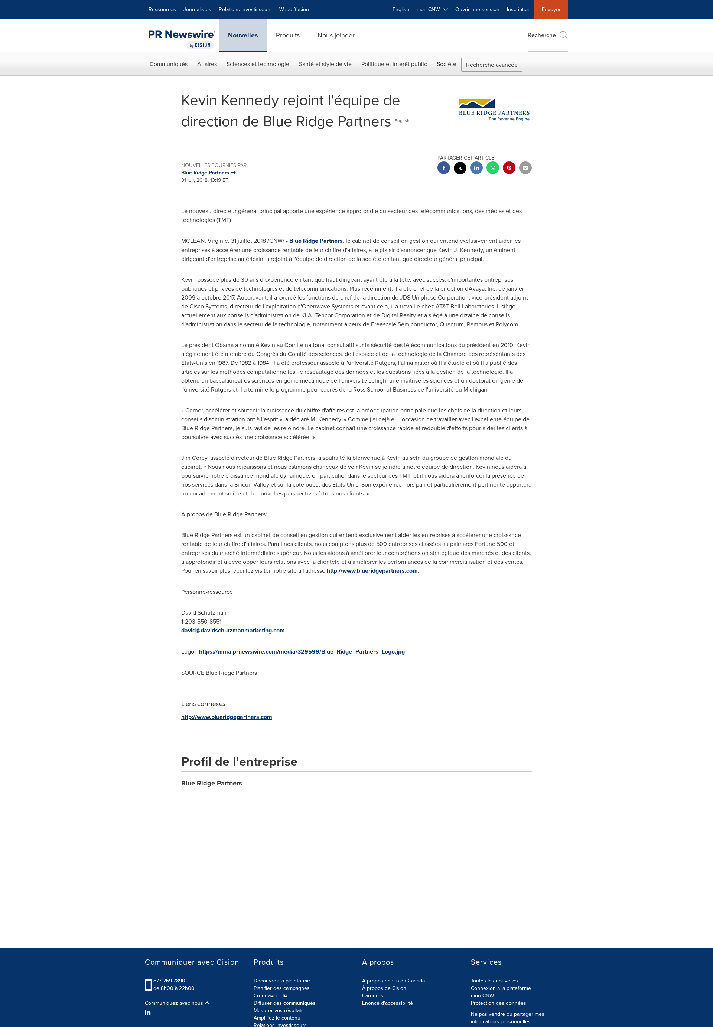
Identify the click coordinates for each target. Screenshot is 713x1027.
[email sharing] (525, 168)
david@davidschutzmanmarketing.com (233, 630)
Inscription (519, 9)
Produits (288, 35)
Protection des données (498, 1003)
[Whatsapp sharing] (492, 168)
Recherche (542, 35)
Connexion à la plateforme (501, 988)
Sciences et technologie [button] (258, 64)
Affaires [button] (207, 64)
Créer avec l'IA (270, 995)
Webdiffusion (294, 9)
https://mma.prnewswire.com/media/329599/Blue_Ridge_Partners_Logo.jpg (302, 651)
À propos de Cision (384, 988)
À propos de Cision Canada (393, 980)
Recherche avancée (492, 64)
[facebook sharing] (443, 168)
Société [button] (446, 64)
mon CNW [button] (430, 9)
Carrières (372, 995)
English (401, 9)
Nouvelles (243, 35)
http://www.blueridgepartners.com (372, 570)
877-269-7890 (169, 980)
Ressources (162, 9)
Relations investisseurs (245, 9)
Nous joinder (336, 35)
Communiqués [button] (169, 64)
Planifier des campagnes (282, 988)
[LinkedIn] (149, 1012)
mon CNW (482, 995)
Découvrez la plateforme (282, 980)
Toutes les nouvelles (494, 980)
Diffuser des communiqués (285, 1003)
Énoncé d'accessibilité (387, 1003)
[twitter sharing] (460, 169)
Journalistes (197, 9)
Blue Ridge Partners (316, 240)
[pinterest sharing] (509, 168)
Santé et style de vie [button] (325, 64)
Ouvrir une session (477, 9)
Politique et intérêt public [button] (394, 64)
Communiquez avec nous (175, 1003)
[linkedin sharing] (476, 168)
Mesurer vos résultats (279, 1010)
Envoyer (551, 9)
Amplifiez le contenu (277, 1017)
